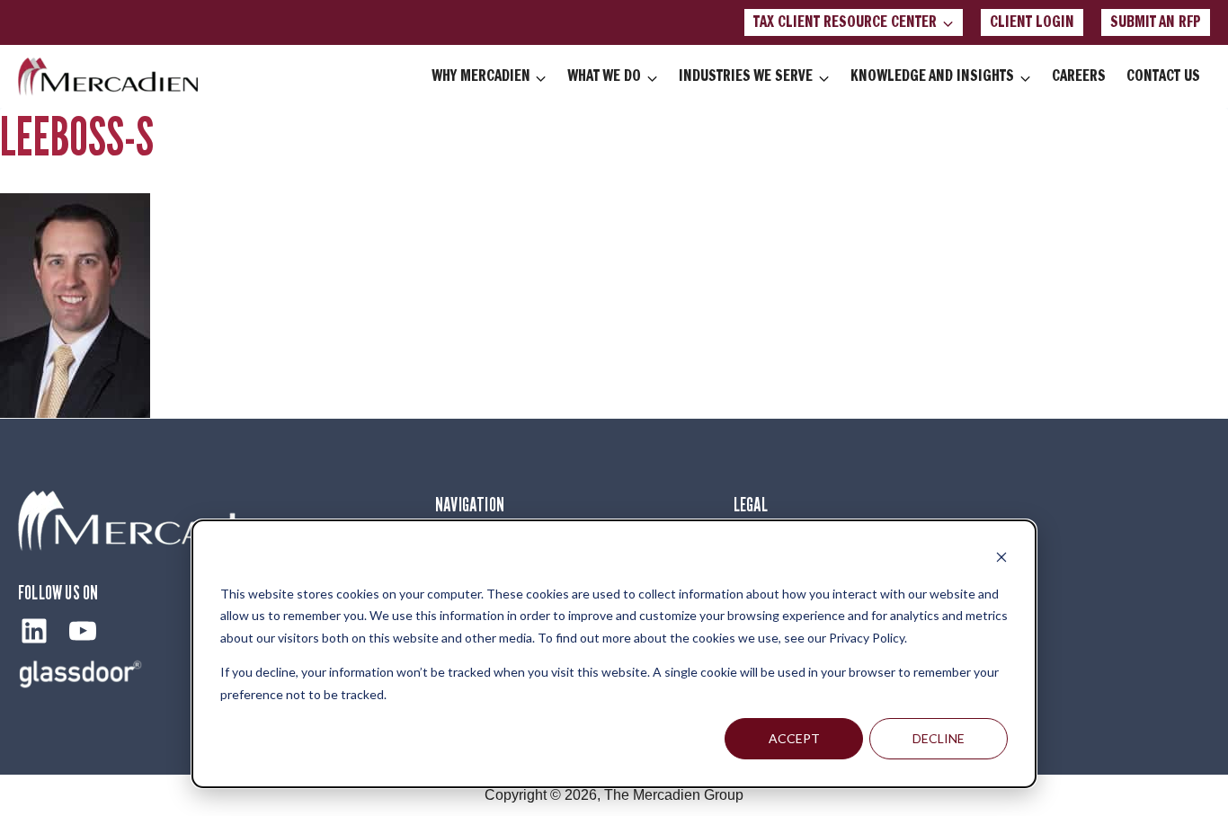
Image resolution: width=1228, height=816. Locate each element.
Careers (1079, 76)
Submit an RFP (1155, 22)
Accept (794, 738)
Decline (938, 738)
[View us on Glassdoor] (81, 673)
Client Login (1032, 22)
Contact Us (1163, 76)
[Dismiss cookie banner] (1001, 559)
